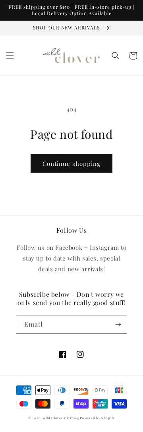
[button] (10, 55)
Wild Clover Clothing (61, 418)
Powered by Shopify (97, 418)
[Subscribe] (118, 324)
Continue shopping (71, 163)
